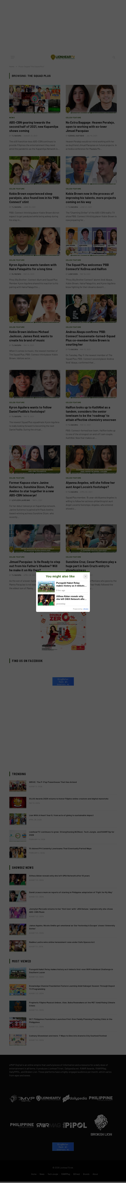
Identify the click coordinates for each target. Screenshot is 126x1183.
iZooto (85, 609)
